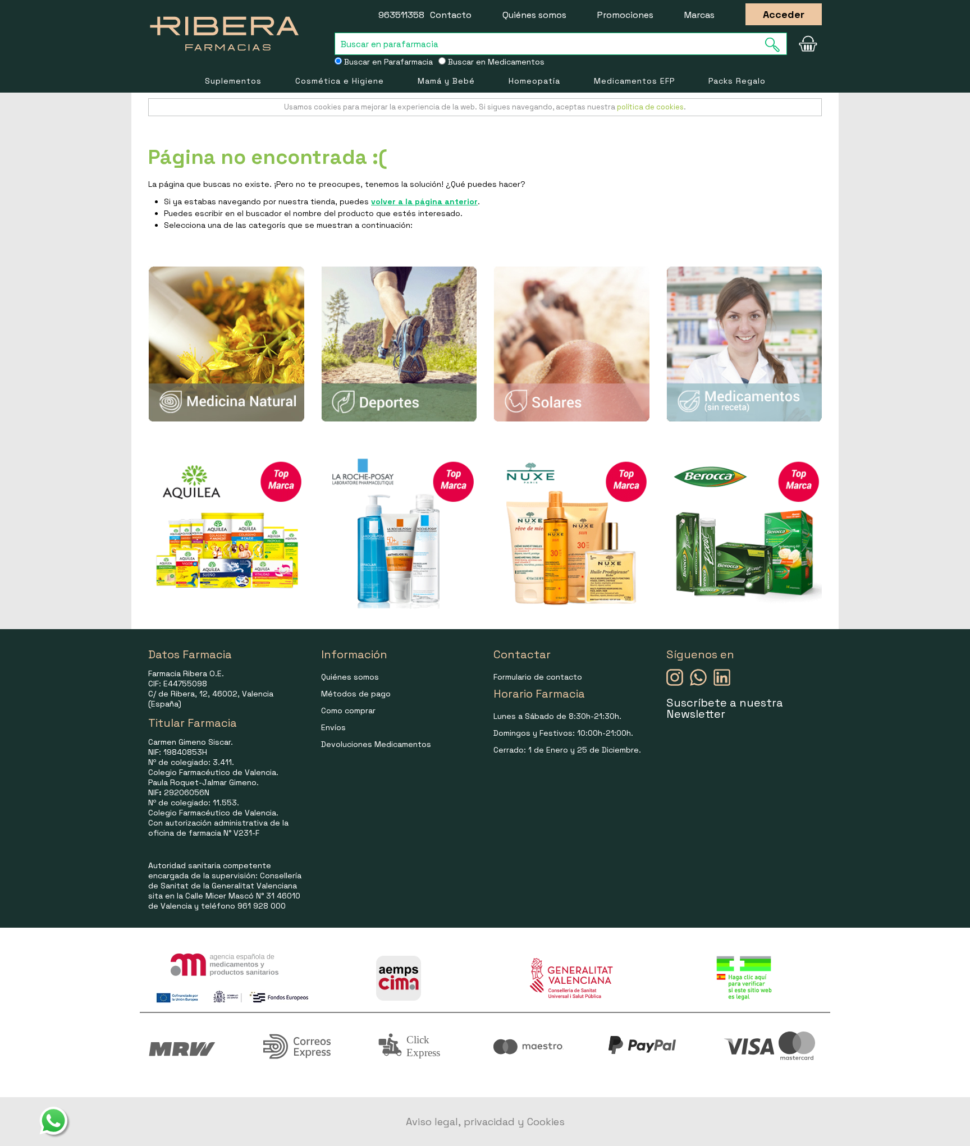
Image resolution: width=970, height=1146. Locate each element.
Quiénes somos (534, 15)
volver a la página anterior (424, 201)
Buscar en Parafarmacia (387, 62)
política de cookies (650, 107)
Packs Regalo (737, 81)
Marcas (699, 15)
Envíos (333, 727)
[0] (808, 44)
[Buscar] (776, 45)
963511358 (401, 15)
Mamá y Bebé (446, 81)
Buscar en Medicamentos (495, 62)
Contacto (451, 15)
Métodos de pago (356, 694)
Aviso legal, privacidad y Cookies (485, 1121)
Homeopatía (534, 81)
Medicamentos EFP (634, 81)
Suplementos (233, 81)
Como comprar (348, 710)
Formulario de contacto (537, 677)
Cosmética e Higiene (339, 81)
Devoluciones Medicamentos (376, 744)
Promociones (625, 15)
